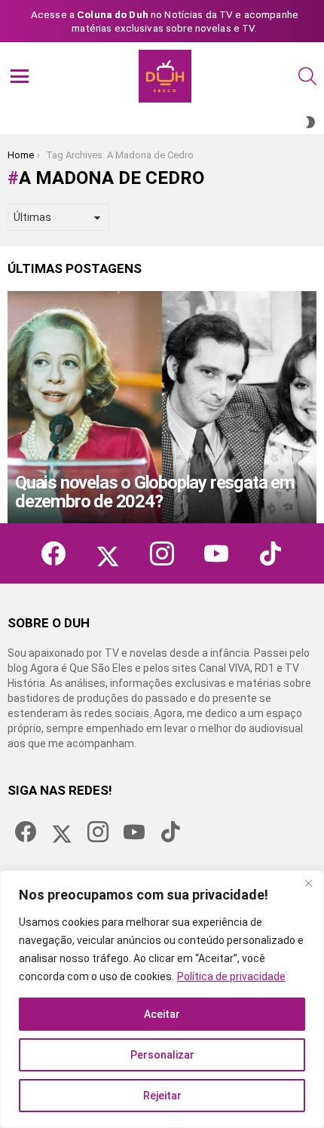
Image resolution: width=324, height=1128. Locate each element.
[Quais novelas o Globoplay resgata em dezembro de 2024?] (162, 407)
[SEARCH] (307, 76)
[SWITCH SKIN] (310, 122)
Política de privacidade (231, 976)
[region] (162, 999)
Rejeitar (162, 1096)
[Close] (308, 883)
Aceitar (162, 1014)
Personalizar (162, 1055)
